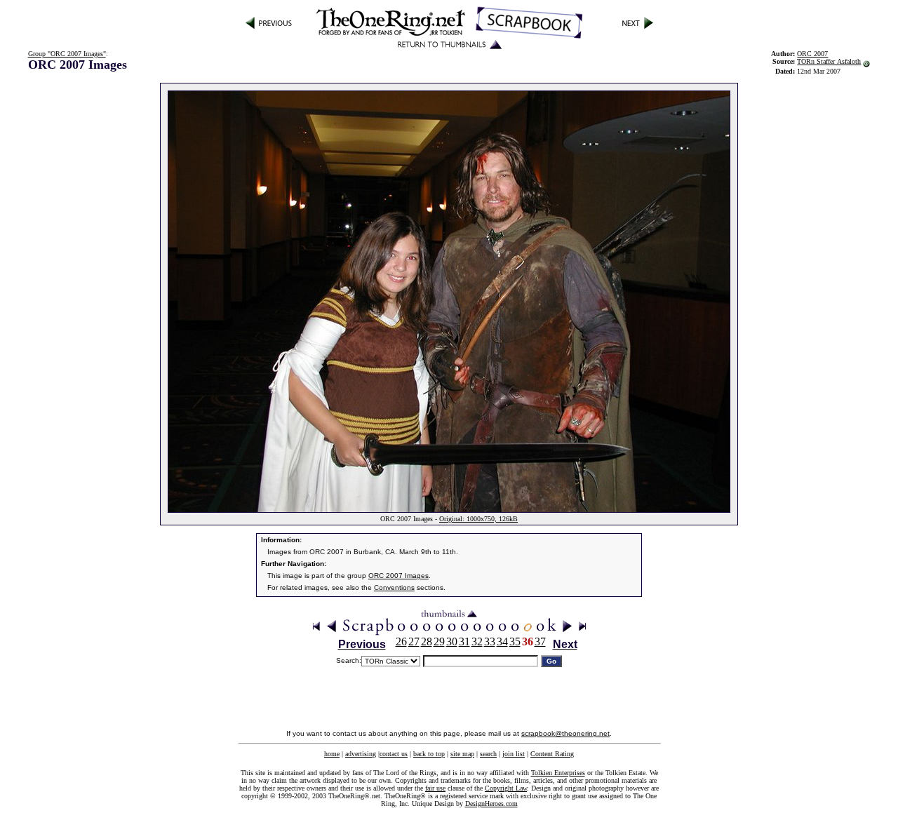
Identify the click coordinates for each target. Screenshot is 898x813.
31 (464, 641)
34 (502, 641)
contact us (394, 754)
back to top (429, 754)
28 (426, 641)
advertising (360, 754)
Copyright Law (506, 788)
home (332, 754)
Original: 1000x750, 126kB (478, 519)
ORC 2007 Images (398, 575)
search (488, 754)
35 (515, 641)
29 (439, 641)
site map (462, 754)
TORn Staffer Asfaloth (829, 61)
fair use (435, 788)
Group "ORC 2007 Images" (67, 54)
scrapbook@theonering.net (565, 733)
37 (540, 641)
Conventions (394, 587)
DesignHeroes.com (491, 803)
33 (489, 641)
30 (451, 641)
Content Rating (552, 754)
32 (477, 641)
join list (513, 754)
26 (401, 641)
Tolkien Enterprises (558, 773)
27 (414, 641)
